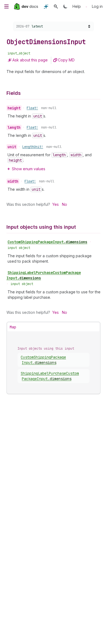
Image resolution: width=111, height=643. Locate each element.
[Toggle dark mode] (65, 6)
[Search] (55, 6)
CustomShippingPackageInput (47, 241)
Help (76, 6)
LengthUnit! (32, 147)
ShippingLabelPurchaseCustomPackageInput (43, 275)
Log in (97, 6)
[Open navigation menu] (6, 6)
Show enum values (28, 168)
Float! (32, 108)
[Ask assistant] (46, 6)
